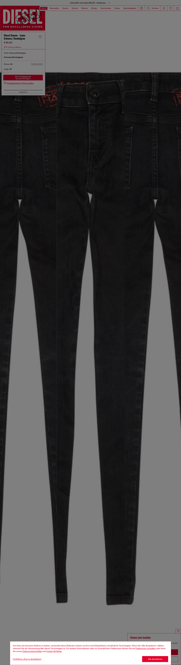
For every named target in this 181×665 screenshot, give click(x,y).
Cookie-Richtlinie (54, 651)
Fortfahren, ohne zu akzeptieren (27, 659)
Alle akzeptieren (155, 659)
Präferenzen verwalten (145, 648)
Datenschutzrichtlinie (32, 651)
